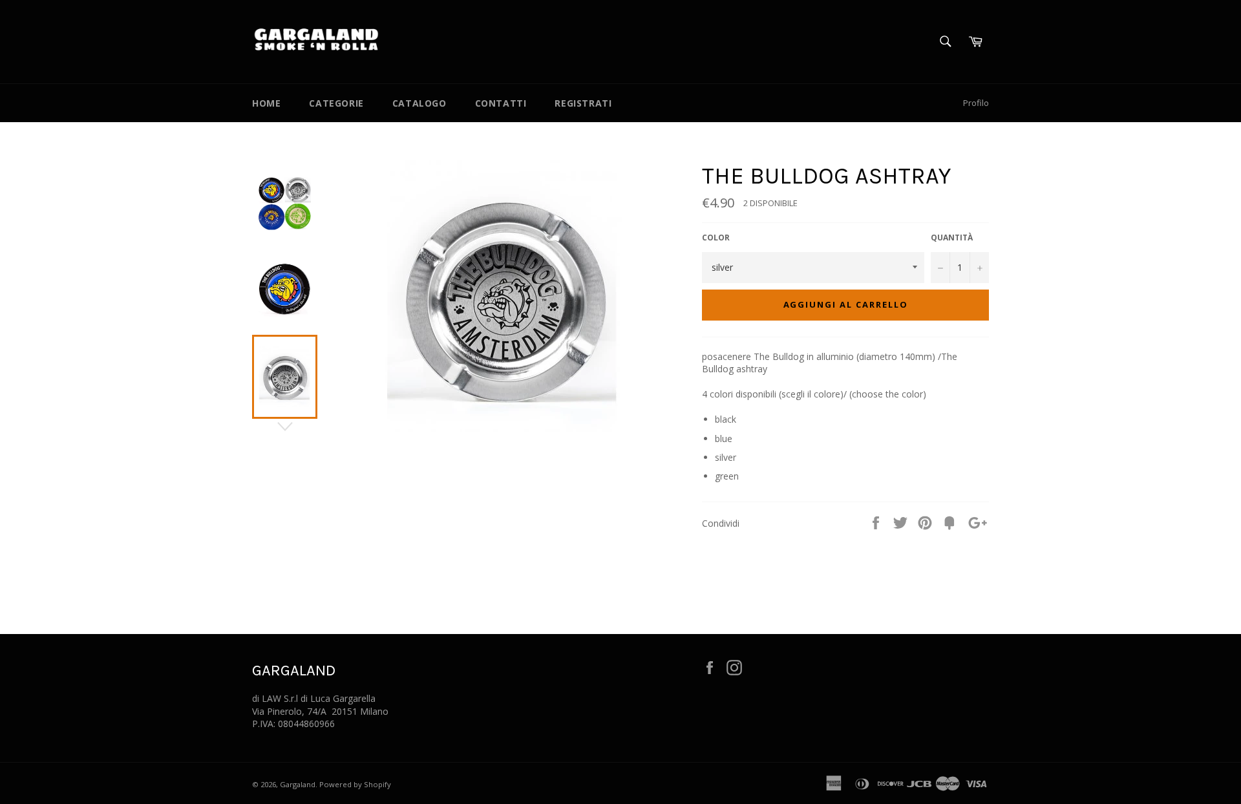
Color (716, 238)
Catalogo (419, 103)
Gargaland (297, 784)
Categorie (336, 103)
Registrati (583, 103)
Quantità (952, 238)
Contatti (501, 103)
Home (266, 103)
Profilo (976, 103)
